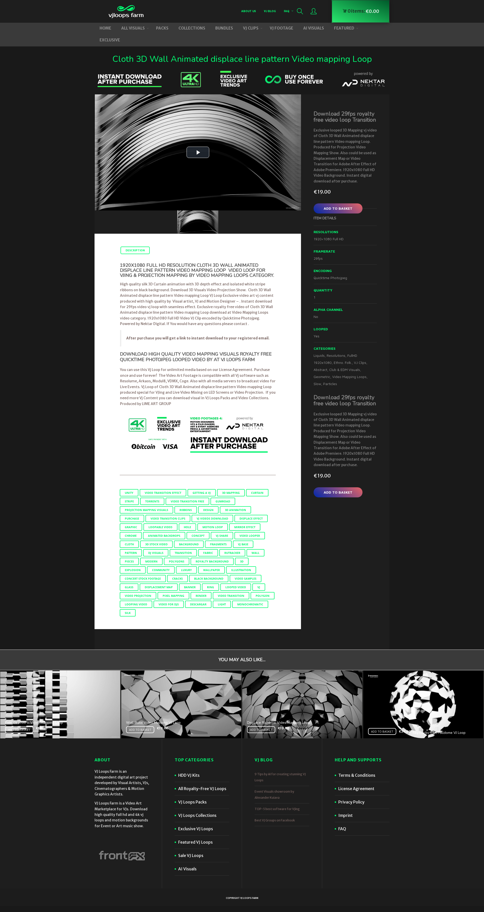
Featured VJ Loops (195, 842)
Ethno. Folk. (343, 362)
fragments (218, 544)
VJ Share (222, 536)
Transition (183, 553)
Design (208, 510)
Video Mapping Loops (349, 376)
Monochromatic (250, 604)
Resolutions (336, 355)
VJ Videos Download (212, 518)
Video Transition (231, 596)
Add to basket (338, 208)
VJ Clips (360, 362)
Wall (255, 553)
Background (189, 544)
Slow (317, 384)
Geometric (322, 376)
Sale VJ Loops (190, 855)
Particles (330, 384)
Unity (129, 493)
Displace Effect (251, 518)
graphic (131, 527)
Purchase (132, 518)
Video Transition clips (167, 518)
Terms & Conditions (356, 775)
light (222, 604)
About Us (248, 11)
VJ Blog (270, 11)
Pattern (131, 553)
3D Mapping (231, 493)
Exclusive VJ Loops (195, 828)
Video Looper (249, 536)
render (201, 596)
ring (210, 587)
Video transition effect (163, 493)
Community (161, 570)
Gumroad (223, 501)
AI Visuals (187, 868)
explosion (133, 570)
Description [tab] (135, 250)
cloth (129, 544)
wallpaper (211, 570)
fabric (208, 553)
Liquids (319, 355)
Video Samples (245, 578)
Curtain (257, 493)
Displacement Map (159, 587)
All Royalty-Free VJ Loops (202, 788)
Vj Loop (147, 387)
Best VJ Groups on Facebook (275, 820)
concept (198, 536)
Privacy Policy (351, 801)
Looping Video (136, 604)
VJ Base (243, 544)
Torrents (152, 501)
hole (187, 527)
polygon (262, 596)
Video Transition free (187, 501)
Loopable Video (160, 527)
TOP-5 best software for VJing (277, 809)
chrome (131, 536)
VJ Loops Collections (197, 815)
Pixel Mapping (173, 596)
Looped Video (235, 587)
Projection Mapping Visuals (146, 510)
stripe (129, 501)
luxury (186, 570)
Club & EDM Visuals (344, 369)
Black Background (208, 578)
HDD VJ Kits (189, 775)
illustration (241, 570)
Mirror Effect (244, 527)
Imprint (345, 815)
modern (151, 561)
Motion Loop (212, 527)
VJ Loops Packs (192, 801)
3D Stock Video (156, 544)
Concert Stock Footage (143, 578)
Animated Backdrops (164, 536)
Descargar (198, 604)
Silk (128, 613)
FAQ (286, 11)
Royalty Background (212, 561)
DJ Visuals (155, 553)
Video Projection (138, 596)
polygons (176, 561)
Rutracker (232, 553)
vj (258, 587)
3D (242, 561)
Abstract (320, 369)
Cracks (177, 578)
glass (129, 587)
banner (190, 587)
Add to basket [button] (19, 729)
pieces (129, 561)
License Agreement (356, 788)
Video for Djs (169, 604)
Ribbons (185, 510)
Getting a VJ (202, 493)
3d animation (235, 510)
